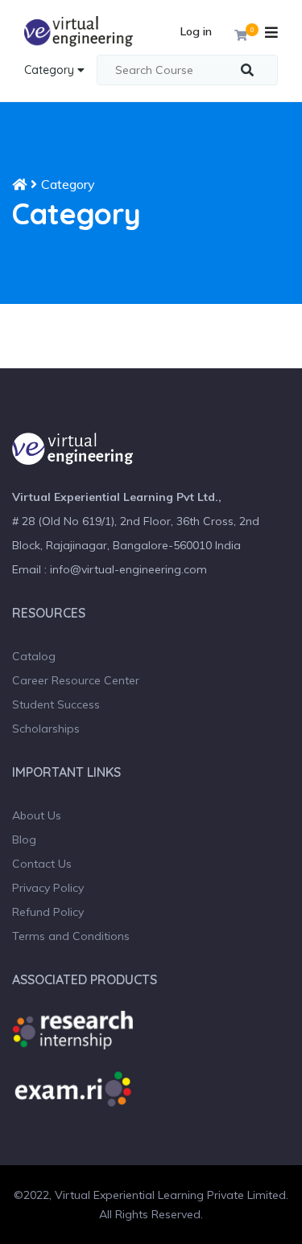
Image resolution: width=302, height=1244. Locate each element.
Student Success (56, 704)
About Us (36, 815)
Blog (24, 839)
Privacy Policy (48, 888)
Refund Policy (48, 912)
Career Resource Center (75, 680)
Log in (196, 31)
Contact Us (42, 863)
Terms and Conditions (71, 936)
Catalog (34, 656)
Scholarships (46, 728)
